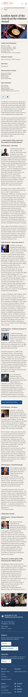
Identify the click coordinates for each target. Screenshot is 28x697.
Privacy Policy (4, 690)
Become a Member (8, 648)
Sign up (4, 661)
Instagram (19, 689)
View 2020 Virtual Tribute (10, 402)
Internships (4, 676)
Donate (4, 643)
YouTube (19, 691)
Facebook (19, 683)
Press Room (18, 669)
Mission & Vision (5, 671)
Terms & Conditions (6, 692)
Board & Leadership (6, 679)
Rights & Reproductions (21, 671)
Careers (3, 674)
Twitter (19, 686)
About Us (3, 669)
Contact (3, 683)
